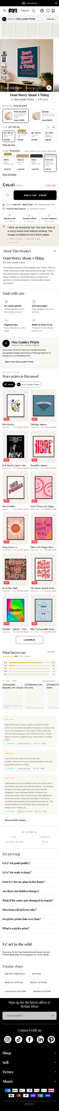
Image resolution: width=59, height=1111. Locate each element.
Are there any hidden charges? (20, 891)
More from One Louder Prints (21, 361)
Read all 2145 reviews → (16, 820)
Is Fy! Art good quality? (16, 863)
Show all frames (9, 174)
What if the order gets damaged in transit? (27, 900)
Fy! (33, 1104)
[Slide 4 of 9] (4, 71)
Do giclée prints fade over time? (21, 919)
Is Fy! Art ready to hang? (16, 872)
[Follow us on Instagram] (7, 1039)
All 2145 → (52, 651)
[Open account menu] (42, 10)
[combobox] (28, 10)
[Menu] (4, 10)
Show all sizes (8, 145)
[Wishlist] (48, 11)
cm (53, 127)
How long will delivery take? (19, 909)
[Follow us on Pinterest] (51, 1039)
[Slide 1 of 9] (4, 53)
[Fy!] (12, 11)
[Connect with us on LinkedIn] (40, 1039)
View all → (51, 19)
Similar (10, 384)
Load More (29, 639)
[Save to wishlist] (7, 195)
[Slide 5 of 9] (4, 77)
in (48, 127)
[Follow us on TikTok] (18, 1039)
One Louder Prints (24, 99)
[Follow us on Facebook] (29, 1039)
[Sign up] (52, 1016)
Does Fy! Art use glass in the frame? (23, 882)
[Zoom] (49, 87)
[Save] (25, 393)
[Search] (33, 10)
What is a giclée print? (15, 928)
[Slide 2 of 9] (4, 59)
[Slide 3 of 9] (4, 65)
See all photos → (49, 681)
